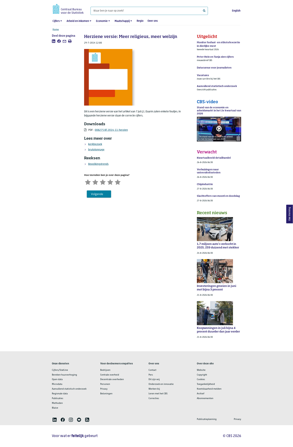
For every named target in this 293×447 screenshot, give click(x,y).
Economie (102, 21)
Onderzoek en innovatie (161, 384)
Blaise (55, 408)
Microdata (57, 384)
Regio (140, 21)
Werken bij (154, 389)
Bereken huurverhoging (64, 375)
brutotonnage (96, 149)
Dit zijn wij (154, 379)
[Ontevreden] (95, 181)
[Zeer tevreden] (117, 181)
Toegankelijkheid (206, 384)
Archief (200, 394)
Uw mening (289, 214)
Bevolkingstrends (98, 164)
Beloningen (106, 394)
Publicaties (57, 398)
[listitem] (54, 41)
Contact (152, 370)
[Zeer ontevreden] (88, 181)
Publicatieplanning (207, 419)
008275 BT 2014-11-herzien (111, 130)
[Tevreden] (110, 181)
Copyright (202, 375)
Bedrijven (105, 370)
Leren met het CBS (158, 394)
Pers (151, 375)
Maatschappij (122, 21)
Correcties (154, 398)
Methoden (57, 403)
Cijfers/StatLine (60, 370)
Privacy (104, 389)
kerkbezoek (95, 144)
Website (201, 370)
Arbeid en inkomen (78, 21)
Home (56, 29)
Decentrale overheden (112, 379)
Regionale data (60, 394)
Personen (105, 384)
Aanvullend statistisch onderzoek (69, 389)
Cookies (201, 379)
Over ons (153, 21)
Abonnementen (205, 398)
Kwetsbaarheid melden (209, 389)
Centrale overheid (109, 375)
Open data (57, 379)
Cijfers (56, 21)
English (236, 10)
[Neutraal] (102, 181)
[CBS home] (68, 8)
